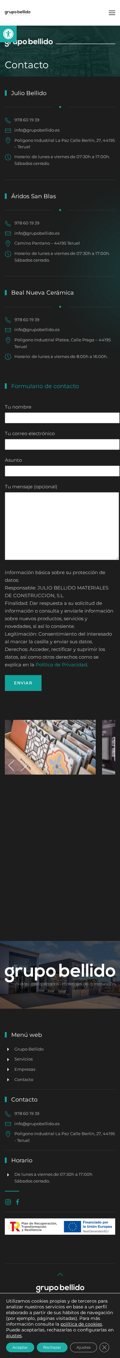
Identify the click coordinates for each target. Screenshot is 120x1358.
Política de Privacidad (61, 665)
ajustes (14, 1335)
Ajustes (83, 1347)
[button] (8, 34)
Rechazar (52, 1347)
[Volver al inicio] (17, 13)
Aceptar (20, 1347)
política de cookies (81, 1324)
